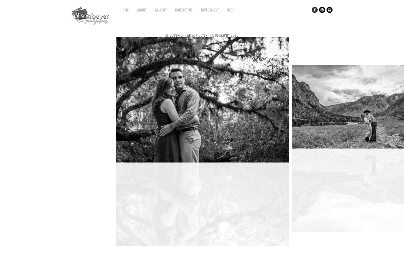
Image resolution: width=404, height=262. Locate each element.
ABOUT (142, 10)
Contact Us (184, 10)
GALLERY (161, 10)
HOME (125, 10)
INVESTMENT (210, 10)
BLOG (231, 10)
